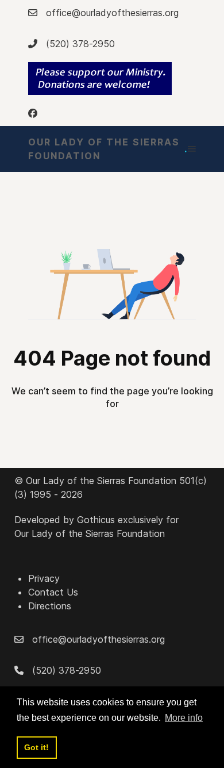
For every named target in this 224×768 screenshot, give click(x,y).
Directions (49, 606)
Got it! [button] (36, 747)
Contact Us (53, 592)
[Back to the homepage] (100, 78)
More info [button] (184, 718)
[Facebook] (32, 113)
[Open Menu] (192, 149)
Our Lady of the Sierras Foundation (108, 149)
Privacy (44, 578)
